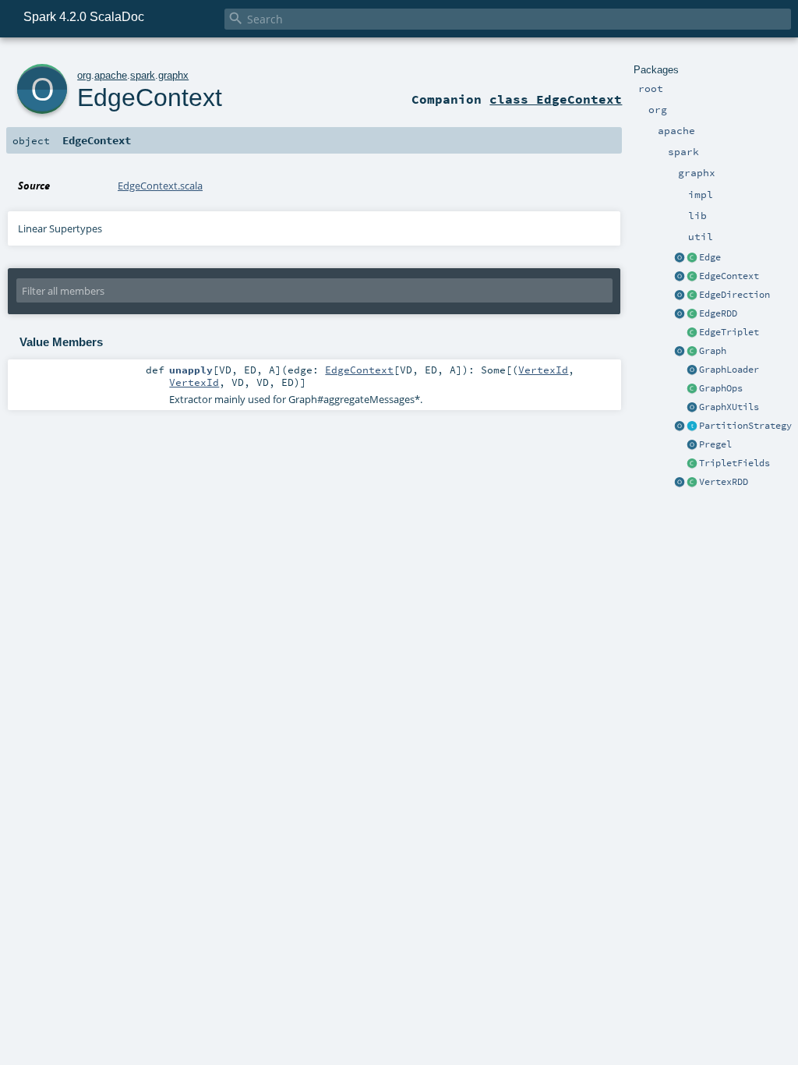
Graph (712, 350)
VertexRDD (723, 481)
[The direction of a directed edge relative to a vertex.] (692, 295)
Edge (710, 257)
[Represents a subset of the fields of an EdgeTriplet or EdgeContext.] (692, 464)
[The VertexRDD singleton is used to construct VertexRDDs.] (679, 482)
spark (142, 75)
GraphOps (721, 388)
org (84, 75)
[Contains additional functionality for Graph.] (692, 389)
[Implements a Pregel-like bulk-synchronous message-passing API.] (692, 445)
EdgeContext (729, 276)
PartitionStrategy (745, 425)
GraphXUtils (729, 407)
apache (110, 75)
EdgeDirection (734, 294)
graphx (173, 75)
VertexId (543, 369)
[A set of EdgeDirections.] (679, 295)
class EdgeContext (555, 99)
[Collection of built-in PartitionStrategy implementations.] (679, 426)
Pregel (715, 444)
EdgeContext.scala (160, 186)
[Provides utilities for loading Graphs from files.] (692, 370)
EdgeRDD (718, 313)
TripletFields (734, 463)
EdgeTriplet (729, 332)
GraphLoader (729, 369)
